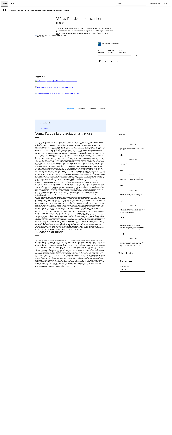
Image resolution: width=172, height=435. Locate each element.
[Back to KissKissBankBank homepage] (11, 4)
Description (70, 108)
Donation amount (124, 266)
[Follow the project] (100, 61)
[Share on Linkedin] (117, 61)
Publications (81, 108)
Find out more (44, 128)
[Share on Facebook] (105, 61)
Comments (92, 108)
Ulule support (64, 10)
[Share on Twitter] (111, 61)
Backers (102, 108)
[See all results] (144, 3)
